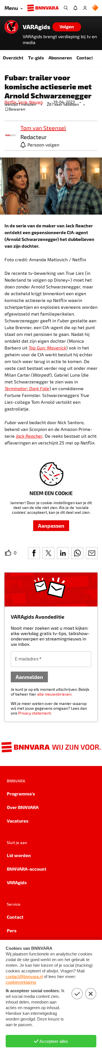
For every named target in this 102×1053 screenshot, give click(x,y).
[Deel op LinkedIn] (63, 553)
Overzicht (13, 57)
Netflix (11, 102)
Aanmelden (29, 677)
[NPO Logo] (95, 8)
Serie (23, 102)
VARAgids (36, 26)
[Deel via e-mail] (91, 553)
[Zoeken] (65, 7)
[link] (10, 136)
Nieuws (36, 102)
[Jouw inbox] (75, 7)
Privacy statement (34, 713)
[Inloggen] (85, 7)
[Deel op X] (48, 553)
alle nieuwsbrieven (54, 694)
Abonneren (60, 57)
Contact (84, 57)
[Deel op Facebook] (34, 553)
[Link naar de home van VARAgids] (11, 27)
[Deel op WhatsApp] (77, 553)
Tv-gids (36, 57)
